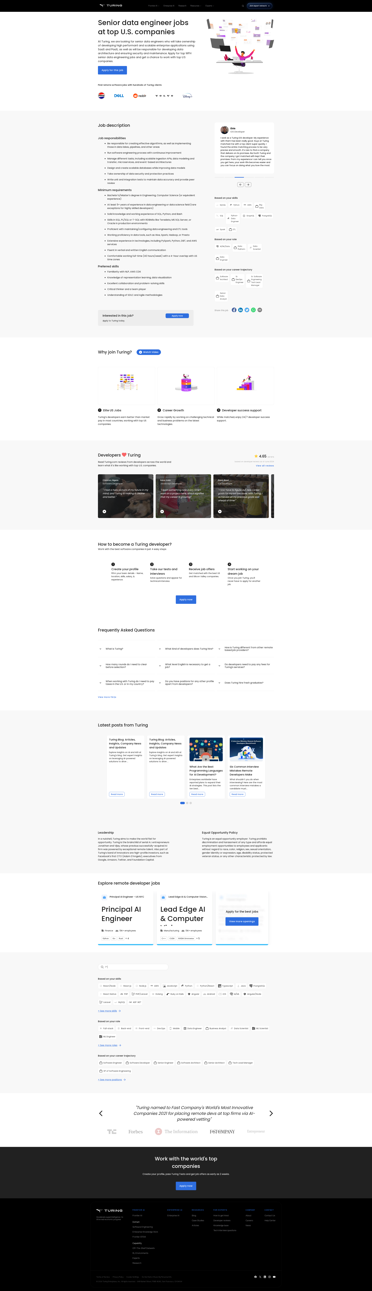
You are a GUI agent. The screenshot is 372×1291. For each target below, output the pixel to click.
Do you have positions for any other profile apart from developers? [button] (189, 683)
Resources (194, 6)
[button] (244, 148)
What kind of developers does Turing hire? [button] (189, 648)
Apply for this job (112, 70)
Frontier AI (152, 6)
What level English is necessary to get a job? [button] (187, 666)
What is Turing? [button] (114, 648)
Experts (209, 6)
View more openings (242, 921)
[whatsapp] (253, 310)
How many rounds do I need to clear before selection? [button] (126, 666)
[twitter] (247, 310)
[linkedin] (240, 310)
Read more (117, 794)
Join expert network (258, 6)
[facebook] (234, 310)
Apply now (177, 315)
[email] (259, 310)
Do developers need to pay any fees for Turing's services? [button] (247, 666)
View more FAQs (107, 697)
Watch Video (150, 352)
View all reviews (265, 465)
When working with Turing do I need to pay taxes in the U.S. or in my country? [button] (130, 683)
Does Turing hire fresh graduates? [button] (244, 682)
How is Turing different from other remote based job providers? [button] (249, 649)
